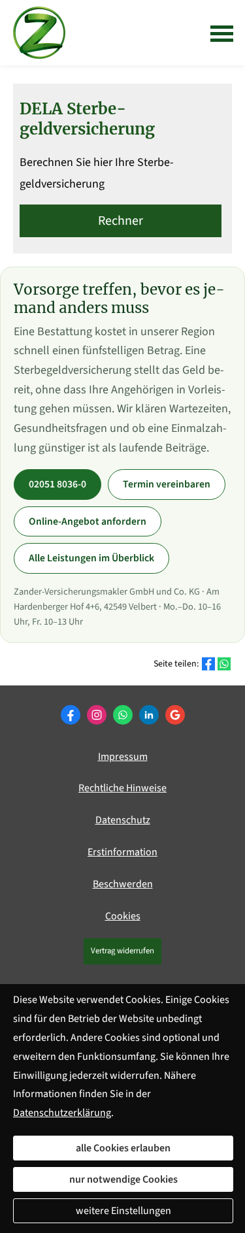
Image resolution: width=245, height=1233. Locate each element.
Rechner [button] (120, 221)
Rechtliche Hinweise (122, 788)
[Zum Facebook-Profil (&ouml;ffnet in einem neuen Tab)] (70, 715)
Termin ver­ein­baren (166, 484)
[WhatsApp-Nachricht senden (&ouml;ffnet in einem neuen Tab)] (123, 715)
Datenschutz (122, 820)
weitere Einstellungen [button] (123, 1211)
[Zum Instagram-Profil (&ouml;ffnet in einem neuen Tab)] (96, 715)
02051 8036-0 (57, 484)
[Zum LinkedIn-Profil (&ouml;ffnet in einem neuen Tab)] (149, 715)
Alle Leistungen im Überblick (91, 558)
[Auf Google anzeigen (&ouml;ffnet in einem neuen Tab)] (175, 715)
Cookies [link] (122, 916)
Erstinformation (122, 852)
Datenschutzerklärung (62, 1113)
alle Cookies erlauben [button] (123, 1148)
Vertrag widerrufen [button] (122, 951)
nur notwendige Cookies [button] (123, 1179)
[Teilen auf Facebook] (208, 663)
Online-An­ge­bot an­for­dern (87, 521)
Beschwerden (123, 884)
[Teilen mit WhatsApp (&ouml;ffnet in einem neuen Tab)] (224, 663)
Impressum (123, 756)
